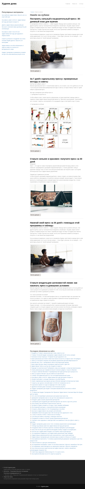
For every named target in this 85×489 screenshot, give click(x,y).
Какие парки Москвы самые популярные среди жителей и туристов (50, 364)
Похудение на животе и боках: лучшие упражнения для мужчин (50, 418)
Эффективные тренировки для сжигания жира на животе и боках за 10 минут (54, 437)
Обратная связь (8, 477)
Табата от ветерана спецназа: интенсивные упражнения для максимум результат (54, 360)
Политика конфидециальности (12, 473)
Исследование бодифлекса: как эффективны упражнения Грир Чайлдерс (52, 433)
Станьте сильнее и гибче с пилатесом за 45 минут (46, 414)
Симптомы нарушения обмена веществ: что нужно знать (48, 452)
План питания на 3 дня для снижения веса (44, 442)
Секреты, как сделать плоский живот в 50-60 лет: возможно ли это (51, 383)
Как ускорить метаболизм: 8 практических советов (46, 403)
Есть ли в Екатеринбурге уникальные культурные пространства (50, 396)
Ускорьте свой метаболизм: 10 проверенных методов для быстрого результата (55, 371)
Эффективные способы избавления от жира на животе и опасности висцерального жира (13, 47)
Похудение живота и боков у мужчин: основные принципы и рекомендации (53, 427)
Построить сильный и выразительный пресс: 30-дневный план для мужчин (55, 20)
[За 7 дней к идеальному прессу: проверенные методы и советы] (56, 127)
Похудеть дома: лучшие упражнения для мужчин (45, 399)
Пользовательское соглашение (19, 471)
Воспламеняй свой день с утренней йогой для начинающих (48, 407)
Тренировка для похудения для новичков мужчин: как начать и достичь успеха (54, 401)
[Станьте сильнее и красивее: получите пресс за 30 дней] (56, 198)
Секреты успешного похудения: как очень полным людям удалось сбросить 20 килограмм (13, 40)
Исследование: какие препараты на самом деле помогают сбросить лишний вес (54, 446)
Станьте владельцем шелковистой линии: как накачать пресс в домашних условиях (53, 284)
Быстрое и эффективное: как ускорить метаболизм (46, 411)
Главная (67, 3)
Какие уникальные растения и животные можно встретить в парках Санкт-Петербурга (56, 358)
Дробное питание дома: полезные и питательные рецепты (48, 386)
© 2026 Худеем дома (9, 467)
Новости (74, 3)
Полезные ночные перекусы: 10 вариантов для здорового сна (48, 357)
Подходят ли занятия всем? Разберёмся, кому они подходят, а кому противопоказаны (56, 368)
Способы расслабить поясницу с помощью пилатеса (47, 416)
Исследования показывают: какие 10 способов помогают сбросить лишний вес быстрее (57, 444)
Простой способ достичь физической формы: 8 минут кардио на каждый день (54, 429)
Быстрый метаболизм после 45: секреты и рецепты (46, 454)
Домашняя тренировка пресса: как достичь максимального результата (52, 398)
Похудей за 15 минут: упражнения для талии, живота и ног (48, 353)
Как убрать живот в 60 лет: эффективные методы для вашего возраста (52, 377)
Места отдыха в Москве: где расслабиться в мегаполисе (48, 373)
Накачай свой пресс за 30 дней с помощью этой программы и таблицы (54, 224)
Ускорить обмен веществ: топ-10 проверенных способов (48, 409)
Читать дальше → (35, 71)
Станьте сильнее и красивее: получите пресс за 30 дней (56, 160)
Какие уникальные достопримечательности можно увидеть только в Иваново (54, 370)
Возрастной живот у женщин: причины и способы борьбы (48, 379)
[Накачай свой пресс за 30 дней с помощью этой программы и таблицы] (56, 258)
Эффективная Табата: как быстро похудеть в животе (46, 366)
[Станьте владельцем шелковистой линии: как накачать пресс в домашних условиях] (56, 326)
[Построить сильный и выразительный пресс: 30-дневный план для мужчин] (56, 54)
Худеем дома (9, 3)
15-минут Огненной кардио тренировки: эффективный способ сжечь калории (53, 355)
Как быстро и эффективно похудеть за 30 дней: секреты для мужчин (51, 431)
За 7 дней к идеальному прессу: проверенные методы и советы (54, 80)
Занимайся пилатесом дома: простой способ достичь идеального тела (52, 413)
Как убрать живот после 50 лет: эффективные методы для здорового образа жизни (12, 33)
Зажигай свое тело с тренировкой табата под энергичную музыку (50, 362)
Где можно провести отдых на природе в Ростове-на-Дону (48, 385)
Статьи (81, 3)
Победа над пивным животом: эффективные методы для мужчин (50, 426)
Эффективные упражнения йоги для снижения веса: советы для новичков (53, 435)
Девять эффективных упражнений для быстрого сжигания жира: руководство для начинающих (14, 26)
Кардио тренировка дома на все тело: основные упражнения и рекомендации (54, 424)
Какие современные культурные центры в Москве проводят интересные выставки (55, 381)
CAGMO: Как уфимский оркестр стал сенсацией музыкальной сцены (51, 375)
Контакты (6, 471)
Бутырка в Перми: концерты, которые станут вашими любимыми (50, 405)
